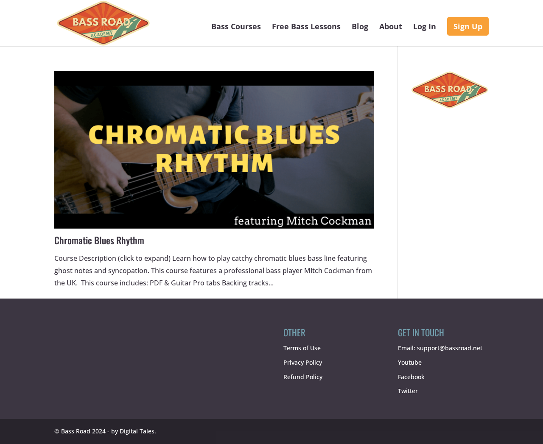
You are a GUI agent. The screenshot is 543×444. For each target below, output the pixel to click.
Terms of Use (302, 348)
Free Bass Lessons (306, 27)
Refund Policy (302, 377)
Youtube (410, 362)
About (390, 27)
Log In (424, 27)
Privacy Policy (302, 362)
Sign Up (467, 26)
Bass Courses (236, 27)
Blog (360, 27)
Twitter (408, 391)
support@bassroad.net (449, 348)
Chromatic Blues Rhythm (99, 240)
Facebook (411, 377)
